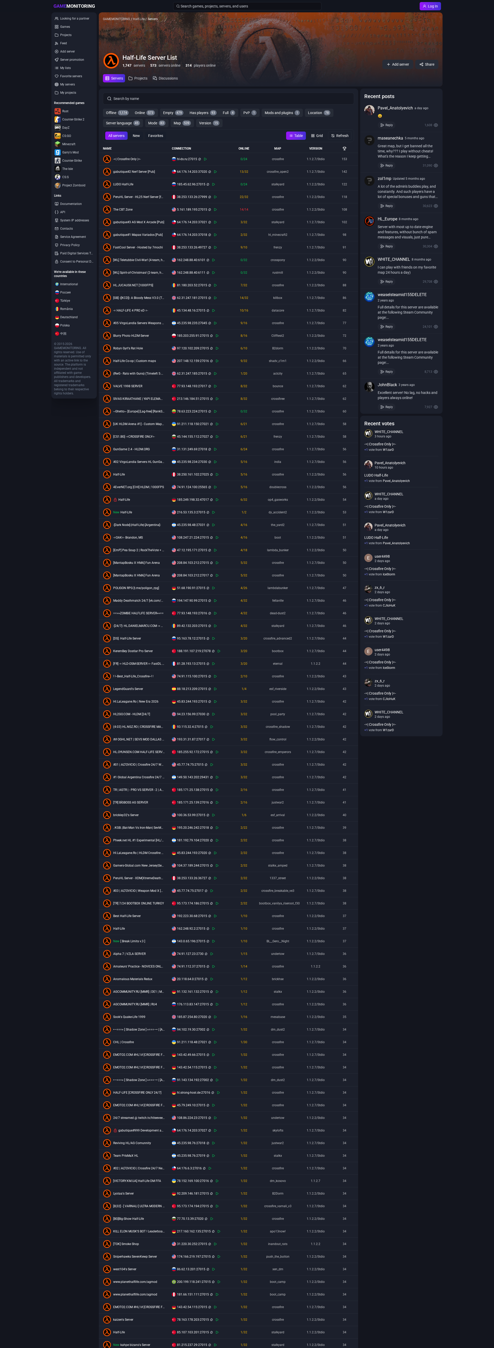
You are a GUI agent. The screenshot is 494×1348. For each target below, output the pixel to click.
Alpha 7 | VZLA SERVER (129, 954)
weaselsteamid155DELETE (402, 294)
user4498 (382, 556)
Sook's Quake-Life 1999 (129, 1017)
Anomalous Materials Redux (132, 979)
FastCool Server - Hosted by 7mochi (138, 247)
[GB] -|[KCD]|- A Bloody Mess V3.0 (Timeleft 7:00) (139, 298)
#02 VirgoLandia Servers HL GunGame (139, 462)
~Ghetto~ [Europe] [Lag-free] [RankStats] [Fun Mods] (139, 411)
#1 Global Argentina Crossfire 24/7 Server (139, 777)
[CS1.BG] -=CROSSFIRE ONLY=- (134, 436)
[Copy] (199, 159)
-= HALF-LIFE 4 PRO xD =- (130, 310)
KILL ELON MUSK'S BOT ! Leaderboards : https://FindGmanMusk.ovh (139, 1231)
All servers (116, 136)
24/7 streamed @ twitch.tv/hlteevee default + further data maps (139, 1118)
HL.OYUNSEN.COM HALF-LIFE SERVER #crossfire (139, 752)
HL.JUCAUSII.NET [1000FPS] (133, 285)
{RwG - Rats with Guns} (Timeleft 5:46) (139, 373)
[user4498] (368, 558)
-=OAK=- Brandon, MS (128, 537)
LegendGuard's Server (128, 689)
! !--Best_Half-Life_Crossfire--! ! (133, 676)
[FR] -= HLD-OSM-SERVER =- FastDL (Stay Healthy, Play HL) (139, 664)
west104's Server (124, 1269)
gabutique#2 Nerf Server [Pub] (134, 172)
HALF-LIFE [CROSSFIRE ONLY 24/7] (137, 1092)
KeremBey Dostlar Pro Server (133, 651)
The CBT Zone (123, 209)
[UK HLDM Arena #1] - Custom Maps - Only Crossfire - (139, 424)
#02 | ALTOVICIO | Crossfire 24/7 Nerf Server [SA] (139, 1168)
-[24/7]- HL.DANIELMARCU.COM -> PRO (139, 626)
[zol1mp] (369, 181)
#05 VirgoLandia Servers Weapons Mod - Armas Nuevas (139, 323)
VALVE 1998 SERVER (127, 386)
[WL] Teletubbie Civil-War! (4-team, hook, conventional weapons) (139, 260)
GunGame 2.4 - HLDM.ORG (131, 449)
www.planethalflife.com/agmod (135, 1282)
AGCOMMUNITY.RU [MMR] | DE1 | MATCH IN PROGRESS (139, 991)
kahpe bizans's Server (135, 1345)
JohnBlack (387, 384)
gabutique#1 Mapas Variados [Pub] (138, 235)
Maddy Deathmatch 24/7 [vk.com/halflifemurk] (139, 600)
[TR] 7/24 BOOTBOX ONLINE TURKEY (138, 903)
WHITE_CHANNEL (394, 259)
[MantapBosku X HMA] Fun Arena (136, 563)
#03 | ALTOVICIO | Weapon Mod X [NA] (139, 891)
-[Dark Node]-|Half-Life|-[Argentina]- (137, 525)
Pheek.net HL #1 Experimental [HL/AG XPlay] (139, 840)
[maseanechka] (369, 140)
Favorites (155, 136)
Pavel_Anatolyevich (395, 108)
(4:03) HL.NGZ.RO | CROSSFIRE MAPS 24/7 (139, 727)
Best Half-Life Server (127, 916)
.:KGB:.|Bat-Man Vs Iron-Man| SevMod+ (139, 827)
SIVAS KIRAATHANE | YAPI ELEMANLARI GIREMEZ (139, 399)
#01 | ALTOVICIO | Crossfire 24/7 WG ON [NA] (139, 764)
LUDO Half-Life (123, 184)
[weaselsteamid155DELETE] (369, 297)
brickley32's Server (126, 815)
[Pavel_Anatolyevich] (369, 110)
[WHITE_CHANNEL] (369, 261)
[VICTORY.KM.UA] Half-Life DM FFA (137, 1181)
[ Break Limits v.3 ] (132, 941)
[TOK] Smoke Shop (126, 1244)
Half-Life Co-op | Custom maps (134, 361)
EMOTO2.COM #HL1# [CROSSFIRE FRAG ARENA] (139, 1055)
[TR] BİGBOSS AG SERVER (130, 802)
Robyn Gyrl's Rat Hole (128, 348)
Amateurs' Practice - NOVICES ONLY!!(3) (139, 966)
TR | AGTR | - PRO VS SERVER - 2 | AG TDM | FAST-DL (139, 790)
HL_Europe (387, 219)
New (136, 136)
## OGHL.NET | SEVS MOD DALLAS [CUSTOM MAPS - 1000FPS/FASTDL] (139, 739)
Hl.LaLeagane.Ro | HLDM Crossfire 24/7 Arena (139, 853)
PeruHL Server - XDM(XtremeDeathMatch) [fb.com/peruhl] (139, 878)
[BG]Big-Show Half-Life (128, 1219)
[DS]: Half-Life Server (127, 638)
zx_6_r (380, 587)
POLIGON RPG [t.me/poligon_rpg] (136, 588)
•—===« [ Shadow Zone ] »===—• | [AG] (139, 1029)
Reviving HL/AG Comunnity (132, 1143)
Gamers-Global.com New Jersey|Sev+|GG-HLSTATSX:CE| (139, 865)
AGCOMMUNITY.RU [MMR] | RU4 (135, 1004)
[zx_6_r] (368, 589)
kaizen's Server (123, 1319)
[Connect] (205, 159)
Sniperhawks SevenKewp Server (135, 1256)
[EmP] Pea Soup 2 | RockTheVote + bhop (139, 550)
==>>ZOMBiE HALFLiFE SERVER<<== (138, 613)
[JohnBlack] (369, 387)
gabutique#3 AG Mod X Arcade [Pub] (138, 222)
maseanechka (390, 138)
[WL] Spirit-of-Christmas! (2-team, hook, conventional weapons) (139, 272)
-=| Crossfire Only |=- (127, 159)
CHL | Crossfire (123, 1042)
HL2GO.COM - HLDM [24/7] (131, 714)
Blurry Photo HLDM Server (131, 336)
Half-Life (119, 474)
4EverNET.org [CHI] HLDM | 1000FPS (138, 487)
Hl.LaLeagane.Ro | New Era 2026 (135, 701)
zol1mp (384, 178)
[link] (401, 117)
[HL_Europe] (369, 221)
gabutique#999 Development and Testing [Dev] (141, 1130)
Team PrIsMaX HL (125, 1155)
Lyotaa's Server (123, 1193)
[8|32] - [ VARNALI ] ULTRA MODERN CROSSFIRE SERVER (139, 1206)
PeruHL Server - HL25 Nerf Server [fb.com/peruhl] (139, 197)
